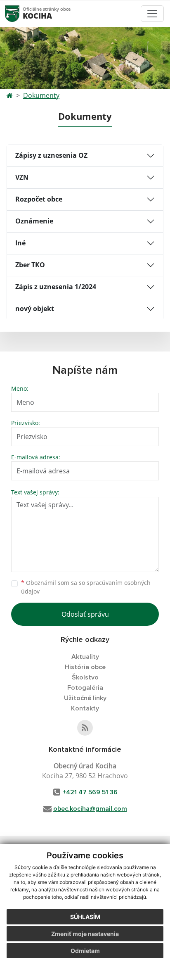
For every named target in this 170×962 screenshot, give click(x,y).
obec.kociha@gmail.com (90, 808)
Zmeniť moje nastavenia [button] (85, 933)
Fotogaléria (85, 687)
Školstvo (85, 677)
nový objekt (34, 308)
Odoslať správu (85, 614)
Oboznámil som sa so (86, 587)
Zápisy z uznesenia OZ (51, 155)
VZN (21, 177)
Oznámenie (34, 221)
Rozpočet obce (38, 199)
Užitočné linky (85, 698)
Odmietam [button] (85, 950)
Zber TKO (30, 264)
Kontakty (85, 708)
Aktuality (85, 656)
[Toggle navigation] (152, 13)
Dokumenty (41, 95)
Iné (20, 242)
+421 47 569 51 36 (90, 792)
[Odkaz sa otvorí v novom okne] (85, 728)
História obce (85, 667)
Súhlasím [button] (85, 916)
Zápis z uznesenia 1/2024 (55, 286)
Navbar (20, 13)
